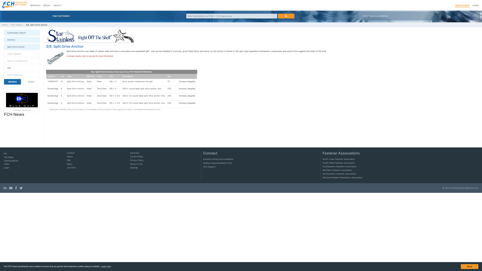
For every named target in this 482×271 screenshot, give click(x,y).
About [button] (57, 5)
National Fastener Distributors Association (343, 177)
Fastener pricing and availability (218, 159)
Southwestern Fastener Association (339, 174)
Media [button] (46, 5)
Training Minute (11, 160)
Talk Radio (9, 157)
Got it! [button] (469, 266)
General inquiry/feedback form (217, 163)
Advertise (134, 153)
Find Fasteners (60, 16)
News (69, 164)
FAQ (69, 160)
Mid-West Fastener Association (337, 170)
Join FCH (71, 167)
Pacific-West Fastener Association (339, 163)
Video (6, 164)
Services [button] (36, 5)
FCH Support (209, 166)
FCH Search (16, 25)
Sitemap (134, 167)
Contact (71, 153)
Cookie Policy (136, 156)
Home (5, 25)
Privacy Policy (136, 160)
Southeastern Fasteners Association (340, 166)
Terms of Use (136, 164)
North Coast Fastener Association (339, 159)
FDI (5, 153)
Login (475, 5)
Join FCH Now (462, 5)
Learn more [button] (106, 266)
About (70, 156)
